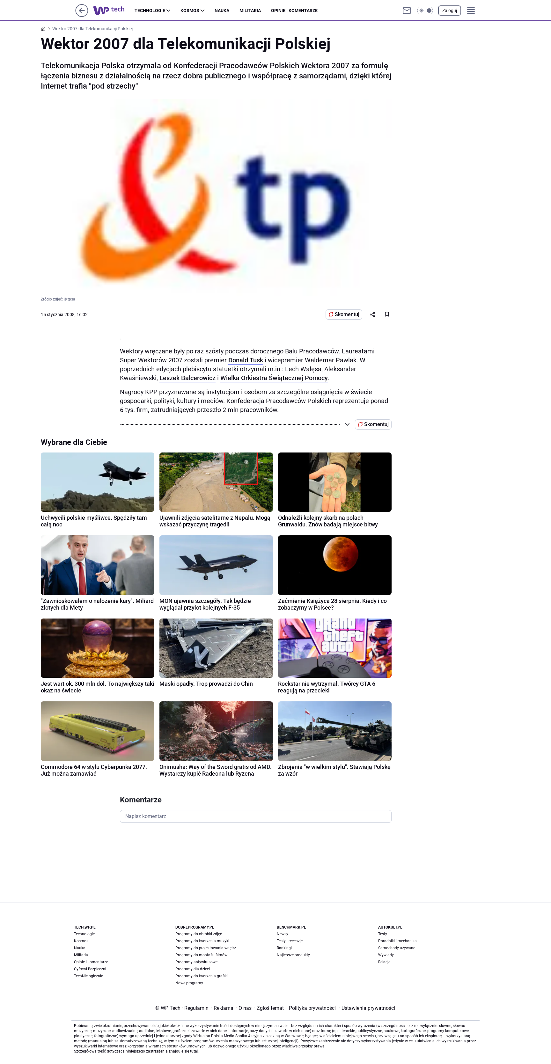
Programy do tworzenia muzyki (202, 941)
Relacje (384, 962)
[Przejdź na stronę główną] (81, 15)
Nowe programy (189, 983)
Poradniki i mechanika (397, 941)
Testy (382, 934)
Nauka (222, 10)
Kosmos (189, 10)
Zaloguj (449, 10)
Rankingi (284, 948)
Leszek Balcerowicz (187, 378)
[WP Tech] (114, 10)
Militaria (250, 10)
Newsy (282, 934)
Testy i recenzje (290, 941)
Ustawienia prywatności (367, 1008)
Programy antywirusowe (196, 962)
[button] (425, 10)
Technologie (150, 10)
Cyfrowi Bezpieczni (90, 969)
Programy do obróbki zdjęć (198, 934)
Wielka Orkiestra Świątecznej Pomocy (274, 378)
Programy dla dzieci (192, 969)
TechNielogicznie (88, 976)
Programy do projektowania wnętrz (205, 948)
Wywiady (386, 955)
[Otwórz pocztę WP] (407, 10)
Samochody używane (396, 948)
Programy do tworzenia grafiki (201, 976)
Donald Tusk (245, 360)
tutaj (194, 1051)
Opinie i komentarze (294, 10)
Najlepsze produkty (293, 955)
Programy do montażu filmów (201, 955)
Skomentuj (347, 314)
